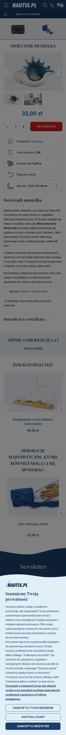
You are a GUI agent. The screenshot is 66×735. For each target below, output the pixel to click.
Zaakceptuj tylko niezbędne (33, 707)
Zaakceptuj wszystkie (33, 726)
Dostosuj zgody (33, 717)
